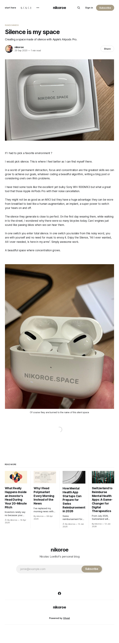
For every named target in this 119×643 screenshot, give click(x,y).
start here (10, 7)
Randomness (12, 25)
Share (107, 48)
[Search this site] (78, 7)
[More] (37, 7)
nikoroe (59, 7)
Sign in (89, 7)
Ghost (66, 618)
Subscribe (105, 7)
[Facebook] (59, 593)
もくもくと (26, 7)
